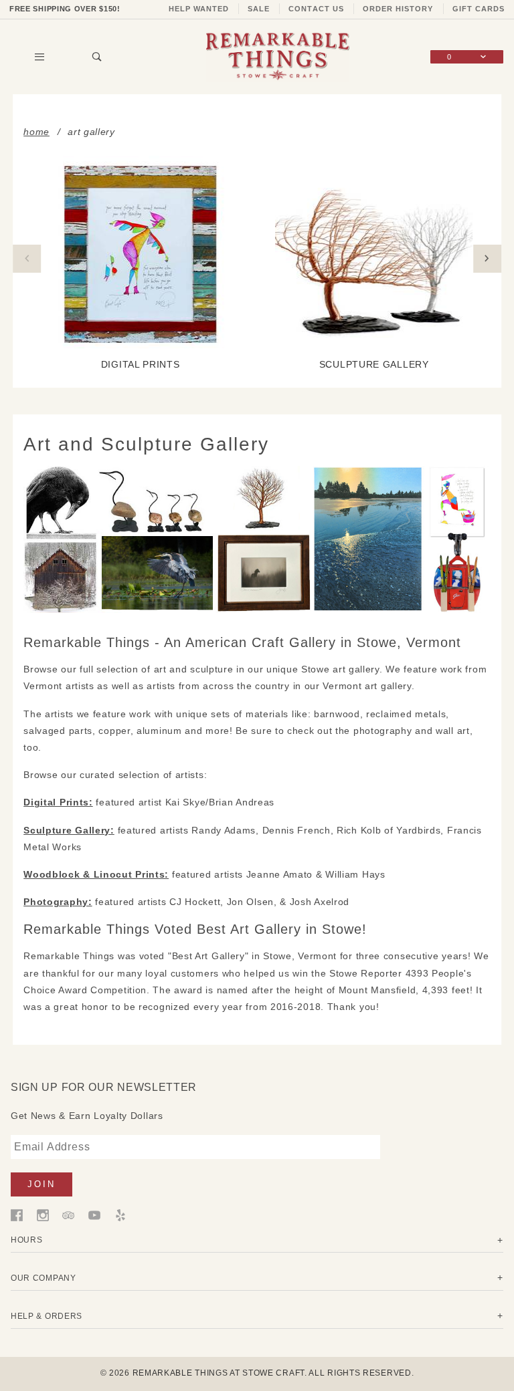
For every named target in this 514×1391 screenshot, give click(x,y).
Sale (259, 9)
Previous (27, 259)
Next (487, 259)
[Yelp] (120, 1214)
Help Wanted (199, 9)
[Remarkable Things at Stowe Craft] (277, 56)
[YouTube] (94, 1214)
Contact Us (316, 9)
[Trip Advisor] (68, 1214)
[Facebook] (17, 1214)
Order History (398, 9)
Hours (27, 1239)
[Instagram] (43, 1214)
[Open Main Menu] (39, 57)
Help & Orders (46, 1315)
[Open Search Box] (97, 57)
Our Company (43, 1277)
